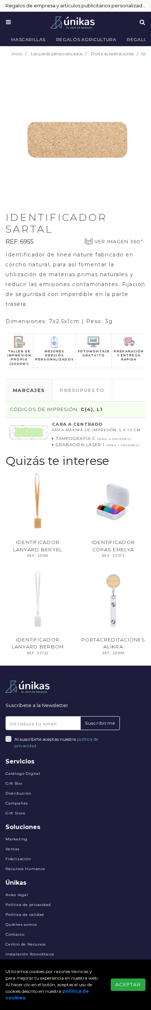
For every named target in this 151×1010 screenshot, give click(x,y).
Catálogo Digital (22, 773)
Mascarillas (28, 39)
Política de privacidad (28, 904)
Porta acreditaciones (112, 53)
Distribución (18, 793)
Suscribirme (100, 723)
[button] (139, 74)
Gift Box (13, 783)
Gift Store (15, 813)
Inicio (16, 53)
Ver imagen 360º (119, 241)
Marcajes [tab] (29, 390)
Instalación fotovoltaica (29, 954)
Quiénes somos (21, 924)
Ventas (12, 849)
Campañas (16, 803)
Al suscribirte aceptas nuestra (56, 742)
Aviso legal (16, 894)
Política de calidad (24, 914)
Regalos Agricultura (86, 39)
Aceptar (128, 984)
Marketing (16, 839)
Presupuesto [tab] (82, 390)
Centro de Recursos (25, 944)
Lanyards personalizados (56, 53)
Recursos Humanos (25, 868)
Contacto (14, 934)
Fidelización (18, 859)
